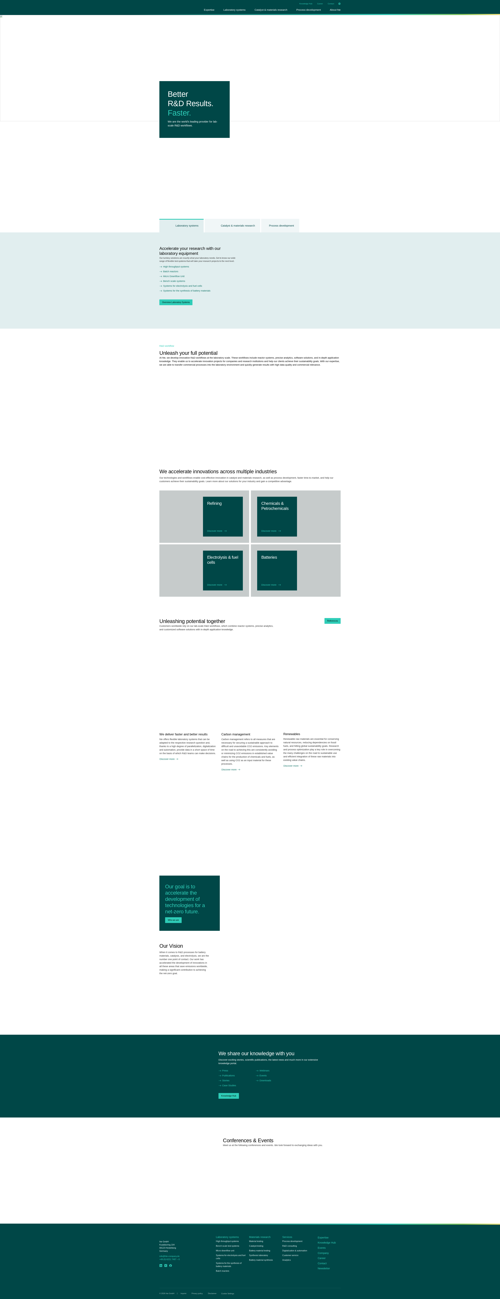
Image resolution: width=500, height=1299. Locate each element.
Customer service (290, 1255)
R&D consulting (289, 1246)
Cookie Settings (227, 1293)
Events (322, 1247)
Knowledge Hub (305, 4)
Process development (308, 9)
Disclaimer (212, 1293)
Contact (331, 4)
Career (320, 4)
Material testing (256, 1241)
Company (323, 1253)
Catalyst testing (256, 1246)
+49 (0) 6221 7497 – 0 (169, 1259)
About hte (335, 9)
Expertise (209, 9)
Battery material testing (259, 1251)
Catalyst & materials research (271, 9)
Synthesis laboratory (258, 1255)
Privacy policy (197, 1293)
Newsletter (324, 1268)
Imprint (183, 1293)
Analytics (286, 1260)
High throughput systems (227, 1241)
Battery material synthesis (261, 1260)
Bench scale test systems (227, 1246)
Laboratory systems (234, 9)
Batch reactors (222, 1271)
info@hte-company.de (169, 1256)
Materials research (260, 1237)
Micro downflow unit (225, 1251)
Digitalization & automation (294, 1251)
